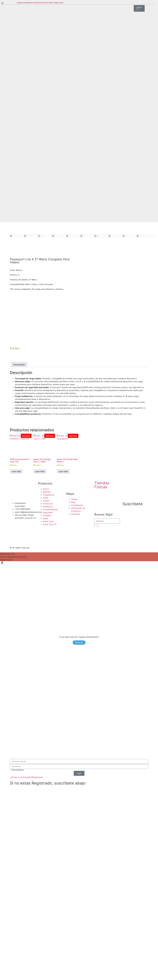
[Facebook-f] (90, 547)
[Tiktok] (110, 547)
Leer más (16, 471)
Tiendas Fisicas (101, 485)
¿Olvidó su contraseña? (21, 777)
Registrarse (37, 777)
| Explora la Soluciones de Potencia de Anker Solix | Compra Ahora (40, 3)
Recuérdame (17, 770)
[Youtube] (97, 547)
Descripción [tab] (19, 364)
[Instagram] (104, 547)
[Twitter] (83, 547)
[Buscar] (96, 526)
